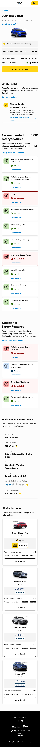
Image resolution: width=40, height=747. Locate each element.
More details (20, 561)
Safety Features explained (13, 152)
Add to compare (21, 69)
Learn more (16, 169)
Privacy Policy (13, 742)
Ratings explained (9, 97)
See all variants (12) (10, 24)
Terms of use (21, 742)
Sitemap (29, 742)
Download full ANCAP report (19, 118)
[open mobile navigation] (4, 3)
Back (6, 10)
